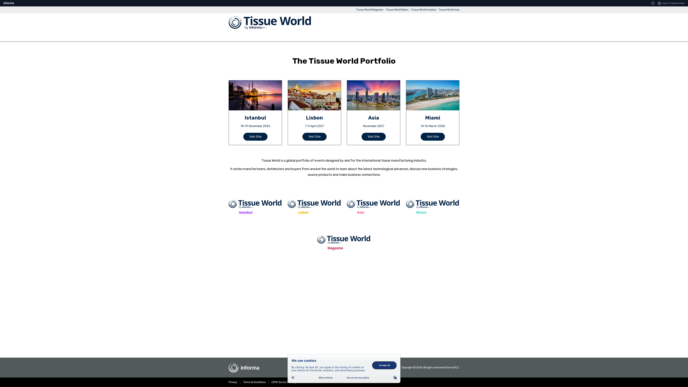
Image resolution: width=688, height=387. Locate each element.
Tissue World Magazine (369, 9)
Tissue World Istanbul (423, 9)
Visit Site (255, 136)
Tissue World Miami (397, 9)
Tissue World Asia (448, 9)
